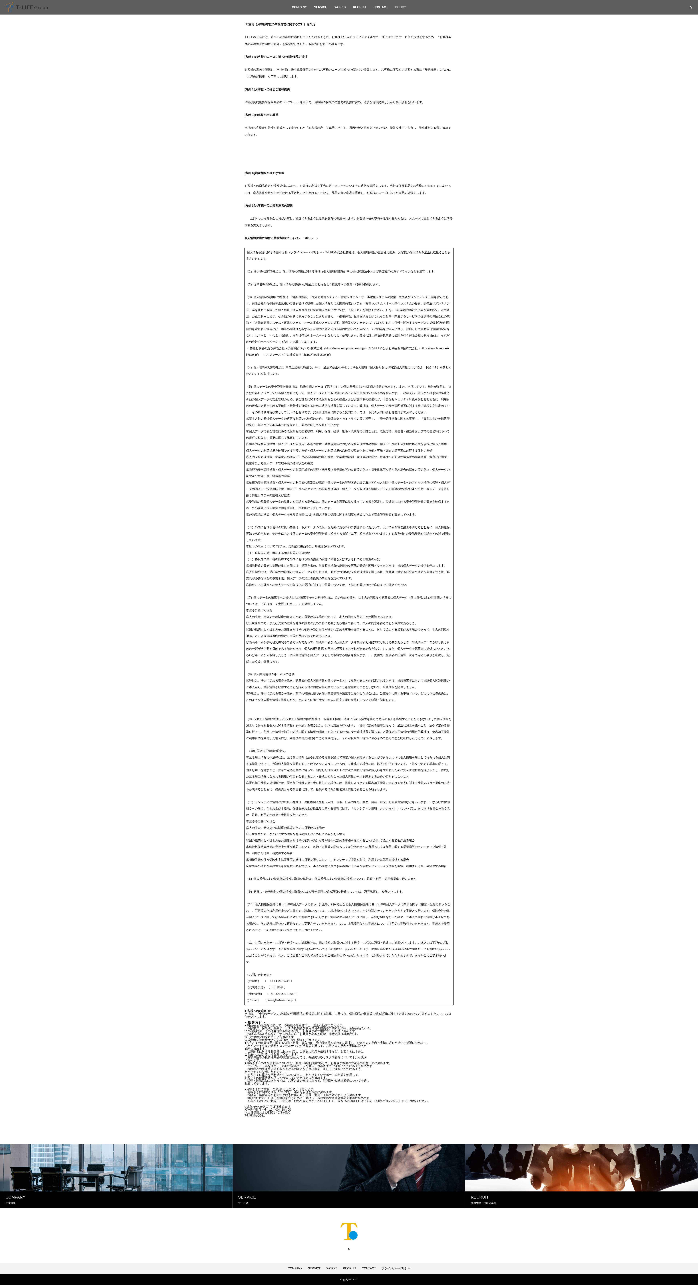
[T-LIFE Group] (27, 7)
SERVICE (320, 7)
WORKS (340, 7)
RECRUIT (359, 7)
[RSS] (349, 1249)
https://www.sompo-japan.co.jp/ (345, 348)
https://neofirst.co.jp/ (317, 354)
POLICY (400, 7)
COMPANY (299, 7)
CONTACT (381, 7)
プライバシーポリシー (395, 1268)
